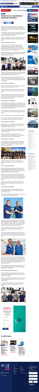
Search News (35, 6)
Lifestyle (30, 143)
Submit (5, 328)
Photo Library (15, 368)
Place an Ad (35, 0)
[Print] (12, 23)
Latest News (30, 142)
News (14, 366)
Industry (30, 140)
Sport (29, 148)
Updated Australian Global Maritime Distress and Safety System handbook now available (32, 156)
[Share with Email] (10, 23)
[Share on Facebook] (5, 23)
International (30, 141)
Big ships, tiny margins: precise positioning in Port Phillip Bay (32, 168)
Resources (15, 371)
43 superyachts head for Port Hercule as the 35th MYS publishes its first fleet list (32, 162)
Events (14, 373)
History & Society (31, 139)
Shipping (30, 147)
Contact (31, 0)
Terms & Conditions (23, 373)
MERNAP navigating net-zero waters (32, 159)
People (30, 144)
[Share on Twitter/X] (7, 23)
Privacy (21, 371)
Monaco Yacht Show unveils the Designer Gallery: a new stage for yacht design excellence (32, 165)
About (23, 0)
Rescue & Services (31, 146)
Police (30, 145)
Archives (27, 0)
